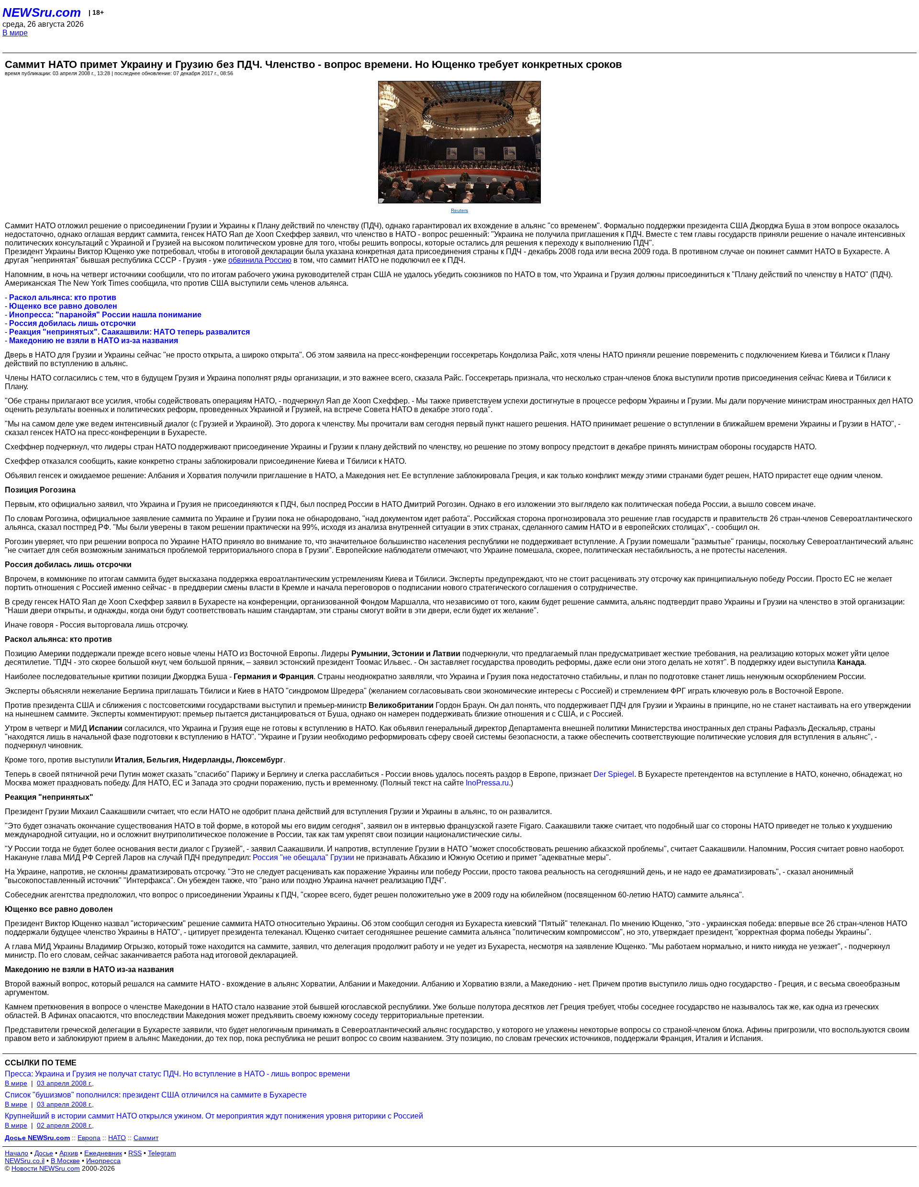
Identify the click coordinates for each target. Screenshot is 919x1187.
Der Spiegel (614, 774)
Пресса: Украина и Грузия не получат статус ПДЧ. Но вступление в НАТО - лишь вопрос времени (177, 1074)
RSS (135, 1153)
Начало (16, 1153)
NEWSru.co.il (25, 1161)
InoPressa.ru (487, 783)
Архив (68, 1153)
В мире (15, 33)
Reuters (459, 210)
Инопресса (103, 1161)
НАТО (117, 1138)
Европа (89, 1138)
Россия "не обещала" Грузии (303, 857)
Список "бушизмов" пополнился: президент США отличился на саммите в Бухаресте (156, 1095)
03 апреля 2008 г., (65, 1083)
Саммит (146, 1138)
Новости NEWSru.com (45, 1168)
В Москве (65, 1161)
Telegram (162, 1153)
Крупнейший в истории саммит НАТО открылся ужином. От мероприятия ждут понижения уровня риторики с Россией (214, 1116)
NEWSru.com (41, 12)
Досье (43, 1153)
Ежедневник (103, 1153)
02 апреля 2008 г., (65, 1125)
